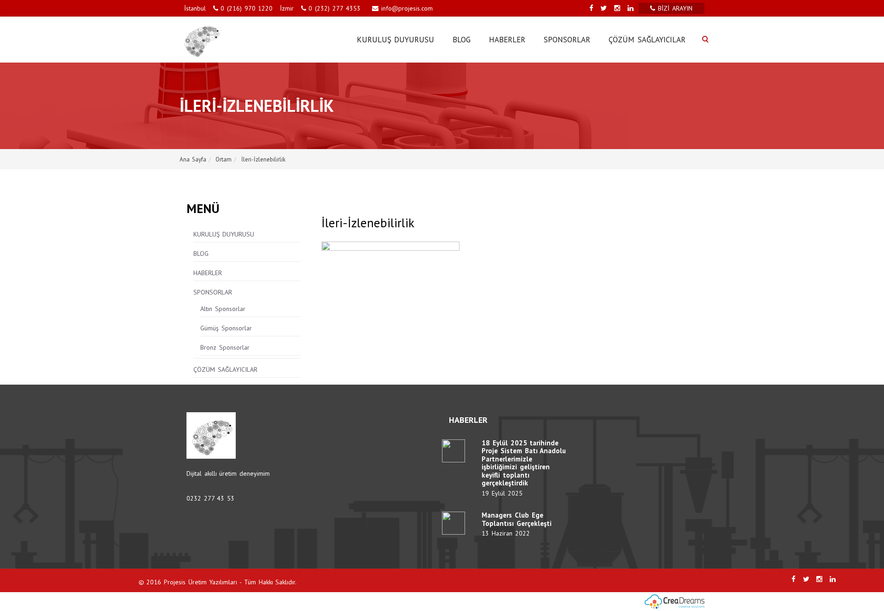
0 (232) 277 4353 (334, 8)
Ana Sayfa (193, 159)
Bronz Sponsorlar (225, 347)
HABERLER (507, 40)
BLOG (462, 40)
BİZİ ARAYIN (676, 8)
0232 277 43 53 (210, 498)
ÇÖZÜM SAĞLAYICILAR (647, 40)
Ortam (223, 159)
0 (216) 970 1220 (247, 8)
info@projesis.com (405, 8)
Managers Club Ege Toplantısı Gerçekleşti (517, 519)
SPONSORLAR (567, 40)
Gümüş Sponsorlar (226, 328)
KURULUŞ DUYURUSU (396, 40)
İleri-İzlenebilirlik (263, 159)
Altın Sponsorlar (222, 309)
